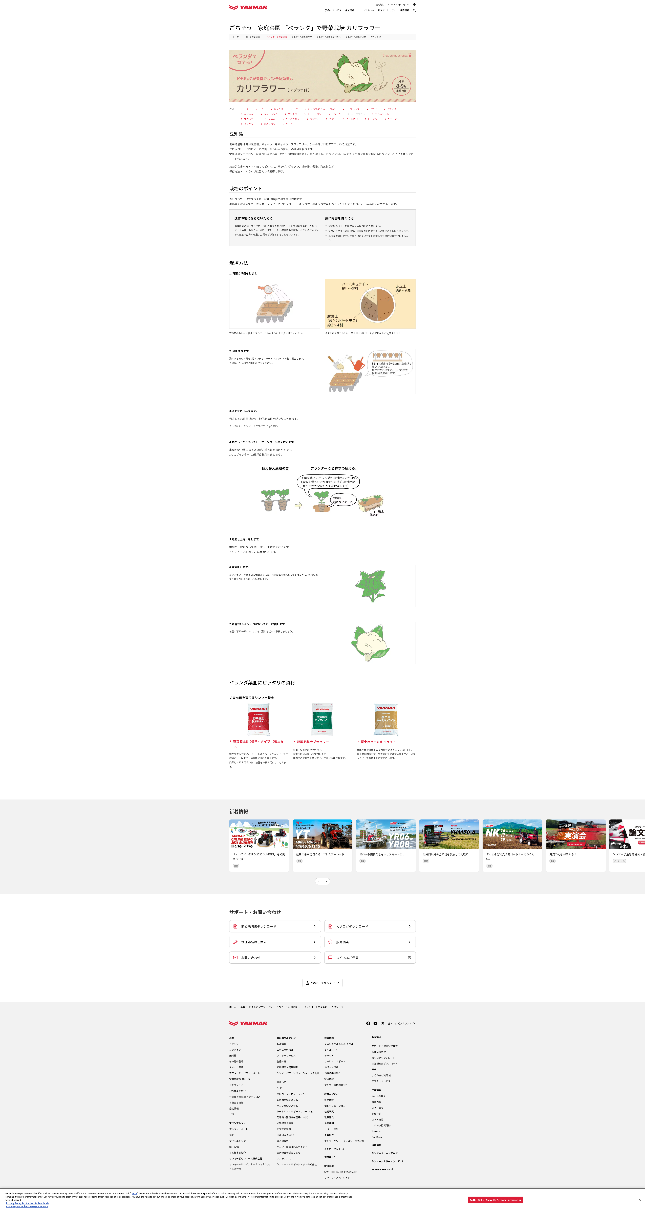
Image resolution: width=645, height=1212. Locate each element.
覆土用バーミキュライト (378, 742)
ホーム (232, 1007)
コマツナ (314, 119)
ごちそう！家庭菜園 (286, 1007)
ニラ (261, 109)
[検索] (414, 12)
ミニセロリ (352, 119)
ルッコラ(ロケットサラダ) (321, 109)
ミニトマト (393, 119)
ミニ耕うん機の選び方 (302, 36)
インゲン (248, 124)
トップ (236, 36)
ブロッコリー (251, 119)
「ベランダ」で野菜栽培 (276, 36)
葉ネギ (271, 119)
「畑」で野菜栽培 (252, 36)
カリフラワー (358, 114)
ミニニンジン (314, 114)
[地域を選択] (414, 4)
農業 (242, 1007)
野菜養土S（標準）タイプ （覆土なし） (258, 743)
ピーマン (372, 119)
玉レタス (292, 114)
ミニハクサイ (292, 119)
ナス (246, 109)
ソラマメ (391, 109)
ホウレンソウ (271, 114)
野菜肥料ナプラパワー (313, 742)
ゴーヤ (288, 124)
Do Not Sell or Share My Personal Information (496, 1199)
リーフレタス (352, 109)
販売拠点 (380, 4)
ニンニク (336, 114)
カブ (295, 109)
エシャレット (382, 114)
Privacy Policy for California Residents (27, 1203)
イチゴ (373, 109)
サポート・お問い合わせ (398, 4)
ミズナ (332, 119)
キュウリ (278, 109)
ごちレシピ (376, 36)
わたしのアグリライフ (260, 1007)
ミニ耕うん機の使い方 (356, 36)
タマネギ (248, 114)
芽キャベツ (269, 124)
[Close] (639, 1199)
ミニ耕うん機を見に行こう (329, 36)
